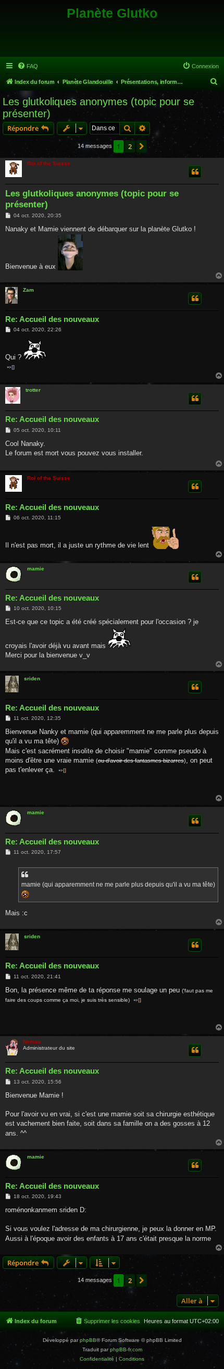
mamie (35, 568)
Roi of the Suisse (48, 163)
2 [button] (130, 146)
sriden (32, 678)
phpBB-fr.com (126, 1349)
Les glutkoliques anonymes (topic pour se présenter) (98, 107)
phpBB (88, 1340)
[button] (141, 146)
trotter (33, 390)
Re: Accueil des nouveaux (52, 319)
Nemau (32, 1041)
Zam (28, 290)
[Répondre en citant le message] (195, 172)
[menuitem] (27, 66)
